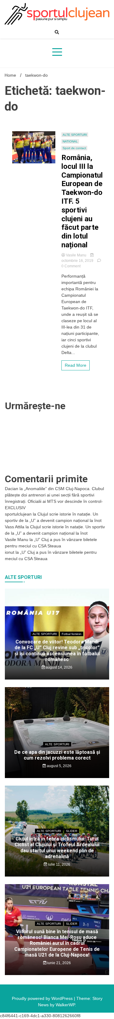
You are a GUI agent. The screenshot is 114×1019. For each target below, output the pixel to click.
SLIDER (71, 831)
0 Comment (71, 266)
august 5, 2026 (58, 766)
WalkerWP (65, 1004)
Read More (75, 365)
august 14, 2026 (58, 667)
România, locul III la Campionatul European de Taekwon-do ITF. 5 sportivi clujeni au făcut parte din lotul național (82, 201)
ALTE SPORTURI (75, 134)
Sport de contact (74, 148)
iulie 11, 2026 (58, 864)
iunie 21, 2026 (58, 963)
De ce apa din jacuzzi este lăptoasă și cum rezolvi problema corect (57, 755)
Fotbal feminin (71, 634)
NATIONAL (70, 141)
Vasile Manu (76, 255)
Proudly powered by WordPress (43, 998)
